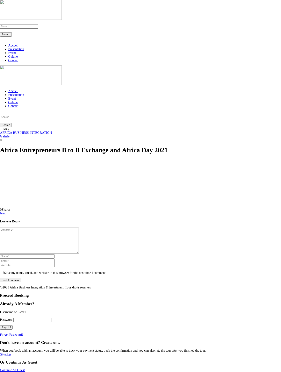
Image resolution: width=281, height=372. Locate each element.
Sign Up (5, 354)
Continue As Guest (12, 370)
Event (12, 53)
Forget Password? (11, 334)
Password (6, 319)
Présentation (16, 49)
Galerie (13, 56)
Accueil (13, 45)
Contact (13, 60)
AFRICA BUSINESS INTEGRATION (26, 132)
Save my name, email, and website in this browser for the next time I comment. (55, 272)
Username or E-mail (13, 312)
